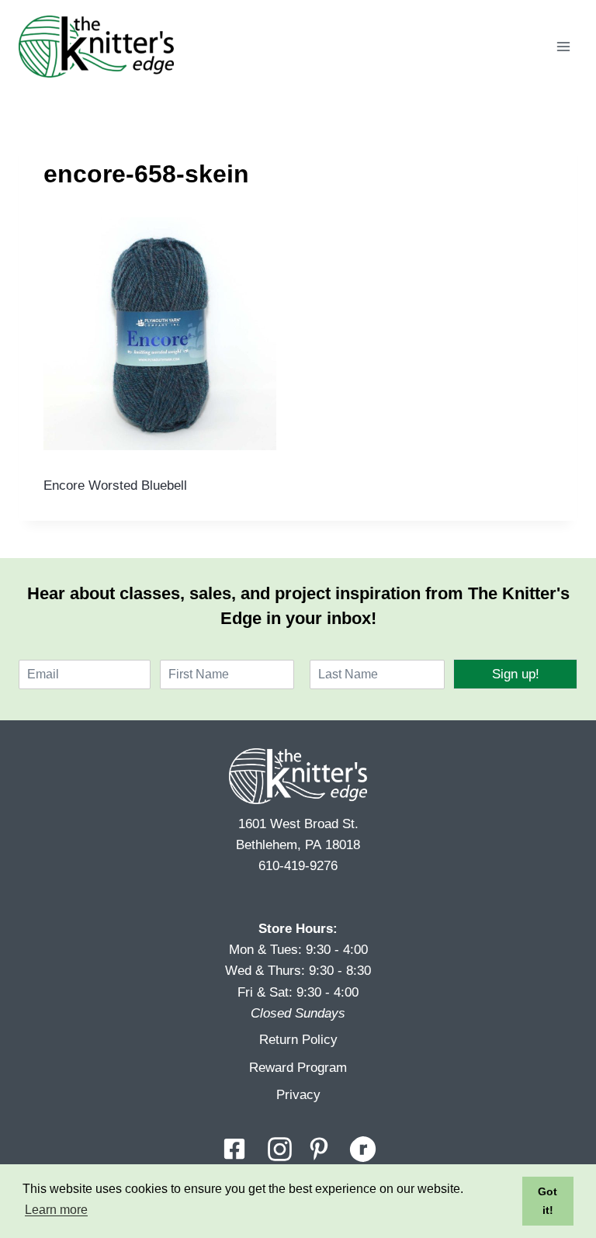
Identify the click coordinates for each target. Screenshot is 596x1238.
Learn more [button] (56, 1209)
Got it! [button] (547, 1200)
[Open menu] (563, 46)
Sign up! (515, 674)
